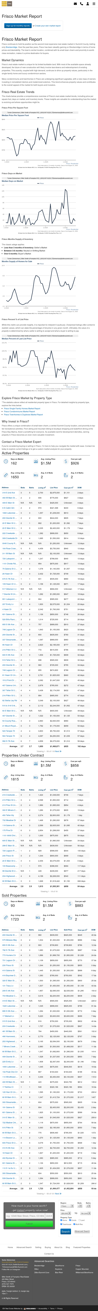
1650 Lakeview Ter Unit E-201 (15, 1066)
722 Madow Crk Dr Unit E (13, 1122)
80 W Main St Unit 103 (11, 1097)
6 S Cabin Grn (8, 507)
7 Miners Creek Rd (10, 1046)
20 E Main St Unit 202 (11, 528)
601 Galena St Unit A (11, 614)
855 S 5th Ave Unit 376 (12, 624)
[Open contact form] (75, 3)
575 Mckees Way (9, 940)
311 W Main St (8, 553)
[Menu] (94, 3)
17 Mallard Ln (8, 1016)
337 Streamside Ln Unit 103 (14, 639)
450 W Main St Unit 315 (12, 497)
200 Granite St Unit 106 (12, 518)
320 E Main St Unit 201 (12, 980)
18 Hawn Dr (7, 1152)
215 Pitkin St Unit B (10, 800)
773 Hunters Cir (9, 955)
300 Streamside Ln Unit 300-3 (15, 1102)
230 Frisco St (8, 965)
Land (82, 1220)
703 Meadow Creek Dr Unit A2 (15, 995)
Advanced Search (82, 1231)
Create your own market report (47, 25)
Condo (73, 1220)
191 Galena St (8, 1107)
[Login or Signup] (87, 3)
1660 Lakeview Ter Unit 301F (14, 512)
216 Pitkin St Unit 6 (10, 695)
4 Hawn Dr (6, 609)
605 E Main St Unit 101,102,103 (15, 840)
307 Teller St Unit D (10, 690)
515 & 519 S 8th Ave (11, 705)
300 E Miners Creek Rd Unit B (15, 810)
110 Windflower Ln (10, 1076)
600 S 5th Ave (8, 654)
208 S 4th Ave (8, 990)
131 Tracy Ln (7, 985)
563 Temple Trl (8, 736)
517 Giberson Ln (9, 589)
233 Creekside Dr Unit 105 (13, 1026)
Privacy (60, 1308)
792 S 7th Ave (8, 950)
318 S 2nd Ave (8, 492)
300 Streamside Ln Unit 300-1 (15, 1173)
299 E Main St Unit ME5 (12, 845)
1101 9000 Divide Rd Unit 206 (15, 835)
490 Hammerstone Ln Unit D (14, 1036)
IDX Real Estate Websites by (12, 1308)
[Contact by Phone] (81, 3)
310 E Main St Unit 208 (12, 1117)
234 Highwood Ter (10, 876)
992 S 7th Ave (8, 741)
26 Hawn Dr (7, 573)
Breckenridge (11, 47)
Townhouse (66, 1224)
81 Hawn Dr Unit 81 (10, 675)
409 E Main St (8, 502)
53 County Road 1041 (11, 720)
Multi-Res (79, 1224)
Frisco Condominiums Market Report (19, 411)
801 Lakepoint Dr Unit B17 (13, 599)
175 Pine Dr (7, 830)
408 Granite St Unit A (11, 1056)
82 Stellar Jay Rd (9, 700)
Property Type (66, 1217)
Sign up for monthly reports (18, 25)
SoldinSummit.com (20, 1264)
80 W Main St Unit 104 (11, 1132)
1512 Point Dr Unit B (11, 680)
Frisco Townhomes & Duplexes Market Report (23, 414)
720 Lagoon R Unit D (11, 850)
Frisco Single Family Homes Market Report (22, 408)
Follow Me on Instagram (11, 1269)
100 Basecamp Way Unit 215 (14, 866)
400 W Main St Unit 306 (12, 1082)
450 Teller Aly (8, 815)
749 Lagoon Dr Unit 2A (12, 670)
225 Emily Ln (8, 1061)
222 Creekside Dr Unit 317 (13, 533)
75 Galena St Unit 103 (11, 568)
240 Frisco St (8, 855)
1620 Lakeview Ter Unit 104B (14, 1005)
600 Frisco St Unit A (10, 1142)
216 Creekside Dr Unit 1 (12, 794)
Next (57, 751)
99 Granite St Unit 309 (11, 871)
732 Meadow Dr (9, 820)
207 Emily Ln (8, 604)
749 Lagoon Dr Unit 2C (12, 629)
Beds (79, 1203)
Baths (88, 1203)
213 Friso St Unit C (10, 805)
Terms (52, 1308)
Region (63, 1203)
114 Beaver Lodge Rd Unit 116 (15, 1137)
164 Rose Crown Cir (11, 548)
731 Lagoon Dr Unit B (11, 960)
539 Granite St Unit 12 (11, 1178)
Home (64, 1220)
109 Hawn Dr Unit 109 (11, 584)
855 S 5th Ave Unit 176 (12, 945)
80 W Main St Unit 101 (11, 1051)
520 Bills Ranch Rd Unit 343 (14, 619)
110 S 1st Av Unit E (10, 1168)
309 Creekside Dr (9, 538)
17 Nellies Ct (7, 1087)
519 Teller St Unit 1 (10, 660)
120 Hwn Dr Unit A (10, 1092)
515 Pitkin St (7, 1127)
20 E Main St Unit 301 (11, 860)
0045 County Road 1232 (12, 543)
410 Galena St (8, 970)
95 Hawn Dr (7, 644)
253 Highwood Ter (10, 1041)
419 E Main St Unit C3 (11, 1000)
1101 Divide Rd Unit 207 (12, 563)
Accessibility (42, 1308)
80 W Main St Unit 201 (11, 881)
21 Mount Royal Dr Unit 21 (13, 725)
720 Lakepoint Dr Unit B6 (13, 558)
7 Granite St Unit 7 (10, 594)
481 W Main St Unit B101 (13, 1031)
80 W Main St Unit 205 (11, 1183)
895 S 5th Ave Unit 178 (12, 1011)
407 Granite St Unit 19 (11, 715)
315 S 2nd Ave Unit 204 (12, 1021)
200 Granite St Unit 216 (12, 634)
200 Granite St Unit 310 (12, 665)
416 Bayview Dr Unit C (12, 975)
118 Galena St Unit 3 (11, 825)
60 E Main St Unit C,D (11, 710)
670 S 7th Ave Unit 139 (12, 578)
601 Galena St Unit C (11, 1112)
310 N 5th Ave (8, 1148)
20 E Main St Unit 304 (11, 523)
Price (62, 1210)
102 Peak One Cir (10, 1071)
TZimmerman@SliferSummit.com (14, 1267)
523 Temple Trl (8, 731)
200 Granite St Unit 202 (12, 935)
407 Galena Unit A (10, 685)
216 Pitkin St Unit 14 (11, 649)
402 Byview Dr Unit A (11, 1158)
